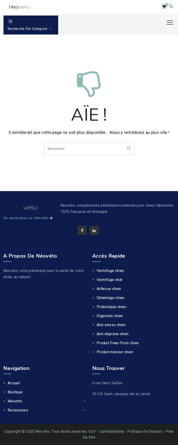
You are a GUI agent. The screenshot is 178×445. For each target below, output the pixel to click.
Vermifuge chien (110, 270)
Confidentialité (111, 431)
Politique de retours (144, 431)
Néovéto (15, 401)
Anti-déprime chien (112, 334)
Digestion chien (110, 316)
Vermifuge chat (109, 280)
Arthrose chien (109, 289)
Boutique (15, 392)
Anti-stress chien (111, 325)
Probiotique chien (111, 307)
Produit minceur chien (115, 352)
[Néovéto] (19, 7)
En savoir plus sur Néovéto (26, 218)
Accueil (14, 383)
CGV (92, 431)
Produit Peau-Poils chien (118, 343)
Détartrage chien (110, 298)
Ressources (18, 410)
